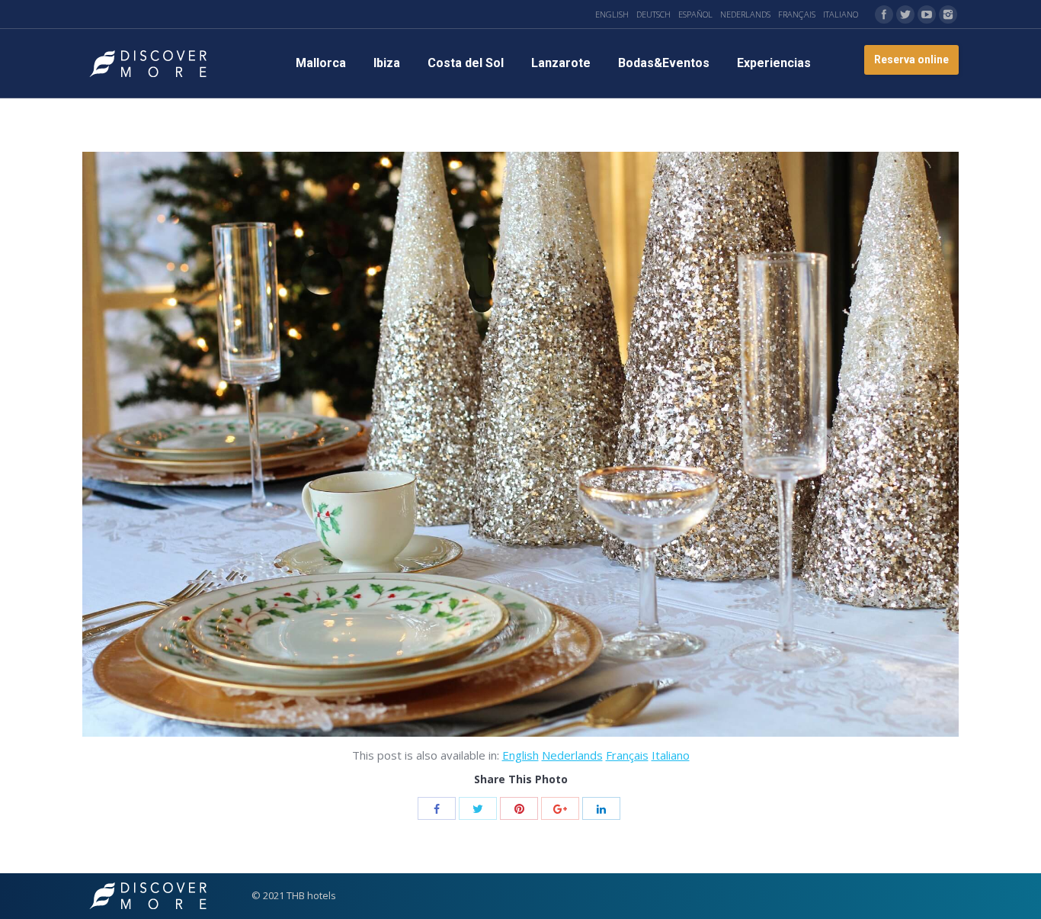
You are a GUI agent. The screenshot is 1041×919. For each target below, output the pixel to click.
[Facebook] (884, 14)
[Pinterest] (519, 808)
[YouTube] (927, 14)
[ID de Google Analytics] (560, 808)
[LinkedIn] (601, 808)
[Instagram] (948, 14)
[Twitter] (905, 14)
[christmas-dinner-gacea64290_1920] (520, 444)
